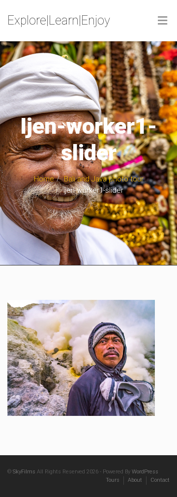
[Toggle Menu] (162, 21)
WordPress (145, 471)
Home (44, 179)
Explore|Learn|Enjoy (58, 20)
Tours (112, 480)
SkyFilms (24, 471)
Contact (160, 480)
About (135, 480)
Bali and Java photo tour (104, 179)
